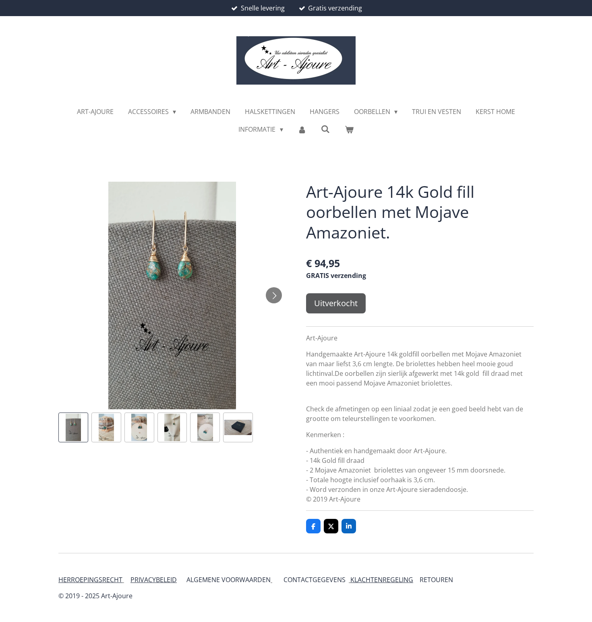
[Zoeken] (325, 128)
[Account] (302, 129)
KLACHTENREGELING (381, 579)
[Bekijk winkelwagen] (348, 129)
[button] (73, 427)
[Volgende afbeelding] (274, 295)
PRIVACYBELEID (153, 579)
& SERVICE (453, 579)
